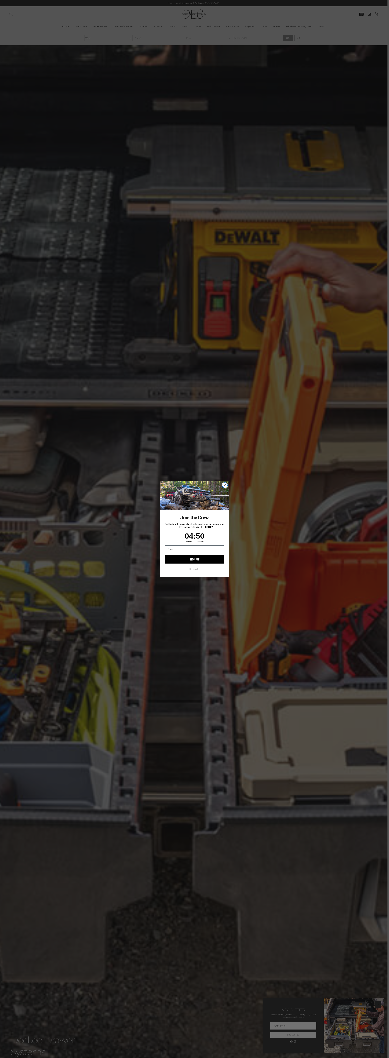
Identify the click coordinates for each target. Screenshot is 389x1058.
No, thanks (194, 569)
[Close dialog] (224, 485)
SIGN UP (194, 559)
